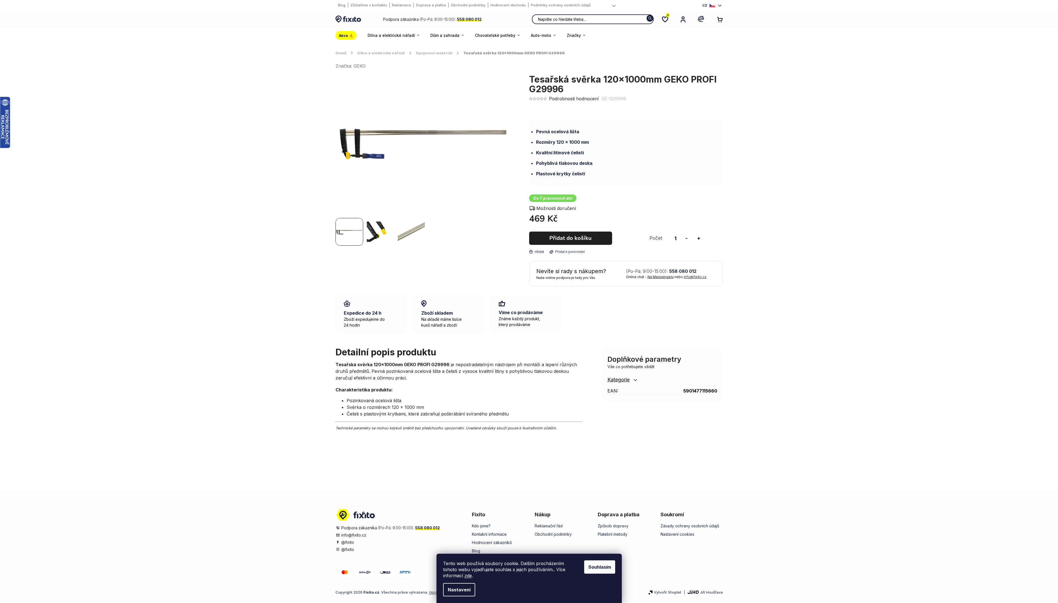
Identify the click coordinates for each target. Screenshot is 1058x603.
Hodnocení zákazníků (492, 542)
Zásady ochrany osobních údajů (690, 526)
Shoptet (674, 592)
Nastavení (459, 589)
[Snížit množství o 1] (686, 238)
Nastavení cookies (677, 534)
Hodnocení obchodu (508, 5)
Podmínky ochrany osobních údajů (561, 5)
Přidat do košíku (570, 238)
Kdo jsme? (481, 526)
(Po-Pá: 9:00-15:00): (432, 19)
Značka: (351, 66)
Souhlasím (599, 567)
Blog (341, 5)
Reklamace (401, 5)
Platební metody (612, 534)
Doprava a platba (431, 5)
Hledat (650, 18)
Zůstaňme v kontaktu (368, 5)
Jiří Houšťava (711, 592)
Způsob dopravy (613, 526)
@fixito (347, 542)
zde (468, 575)
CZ (704, 5)
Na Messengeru (661, 277)
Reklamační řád (549, 526)
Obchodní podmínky (468, 5)
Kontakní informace (489, 534)
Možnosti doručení (556, 208)
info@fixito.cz (695, 277)
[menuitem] (349, 35)
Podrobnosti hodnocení (574, 98)
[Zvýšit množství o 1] (699, 238)
